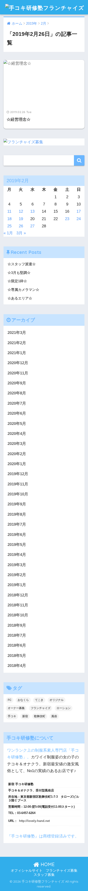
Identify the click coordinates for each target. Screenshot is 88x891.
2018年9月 (17, 625)
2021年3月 (17, 332)
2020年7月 (17, 403)
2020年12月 (18, 363)
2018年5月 (17, 655)
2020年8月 (17, 393)
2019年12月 (18, 474)
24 (79, 219)
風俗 (54, 716)
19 (21, 219)
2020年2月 (17, 454)
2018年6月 (17, 645)
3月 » (21, 233)
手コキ (12, 716)
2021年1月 (17, 353)
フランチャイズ (40, 708)
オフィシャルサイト (26, 870)
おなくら (23, 700)
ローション (64, 708)
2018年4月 (17, 665)
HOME (47, 864)
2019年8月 (17, 514)
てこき (39, 700)
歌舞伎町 (39, 716)
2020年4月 (17, 433)
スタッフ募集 (44, 875)
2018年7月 (17, 635)
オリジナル (57, 700)
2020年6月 (17, 413)
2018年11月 (18, 605)
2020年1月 (17, 464)
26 (21, 226)
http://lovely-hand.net (34, 821)
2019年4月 (17, 554)
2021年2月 (17, 343)
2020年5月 (17, 423)
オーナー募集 (16, 708)
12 (21, 211)
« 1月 (8, 233)
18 (9, 219)
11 (9, 211)
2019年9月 (17, 504)
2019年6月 (17, 534)
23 (67, 219)
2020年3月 (17, 443)
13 (32, 211)
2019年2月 (17, 575)
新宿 (25, 716)
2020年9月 (17, 383)
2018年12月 (18, 595)
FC (9, 700)
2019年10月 (18, 494)
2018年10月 (18, 615)
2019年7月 (17, 524)
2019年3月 (17, 565)
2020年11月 (18, 373)
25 (9, 226)
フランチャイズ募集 (61, 870)
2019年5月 (17, 544)
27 (32, 226)
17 (79, 211)
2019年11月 (18, 484)
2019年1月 (17, 585)
